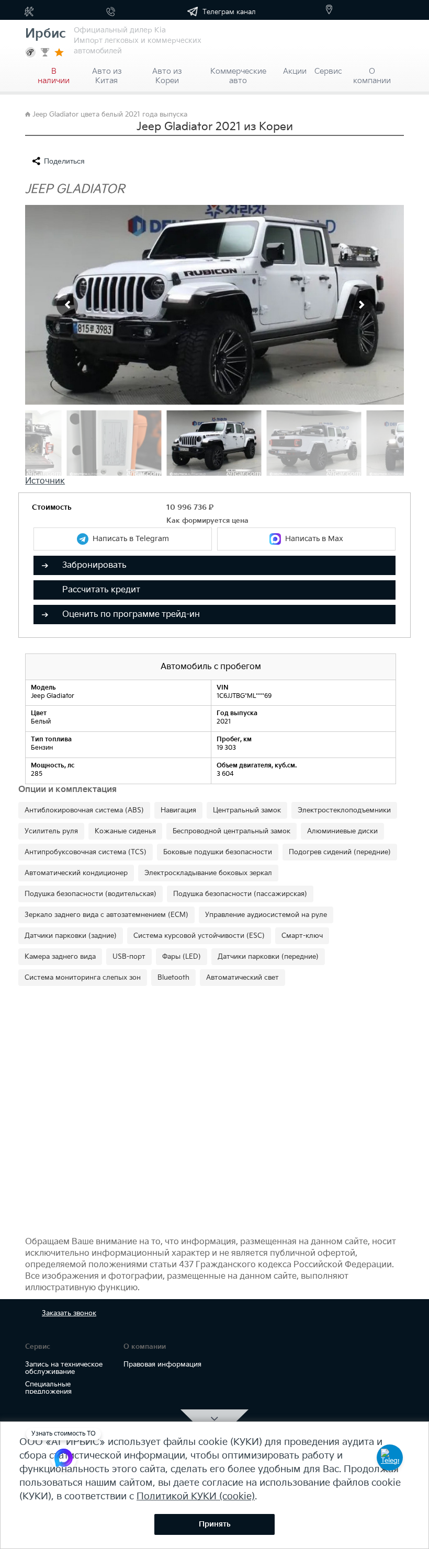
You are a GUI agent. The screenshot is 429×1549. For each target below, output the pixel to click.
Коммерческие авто (238, 72)
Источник (45, 481)
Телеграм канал (228, 12)
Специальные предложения (48, 1388)
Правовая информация (162, 1364)
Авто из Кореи (167, 72)
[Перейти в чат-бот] (390, 1457)
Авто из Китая (106, 72)
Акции (295, 71)
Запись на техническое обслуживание (64, 1368)
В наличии (54, 72)
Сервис (328, 71)
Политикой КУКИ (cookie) (196, 1496)
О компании (372, 72)
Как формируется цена (207, 521)
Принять (215, 1524)
